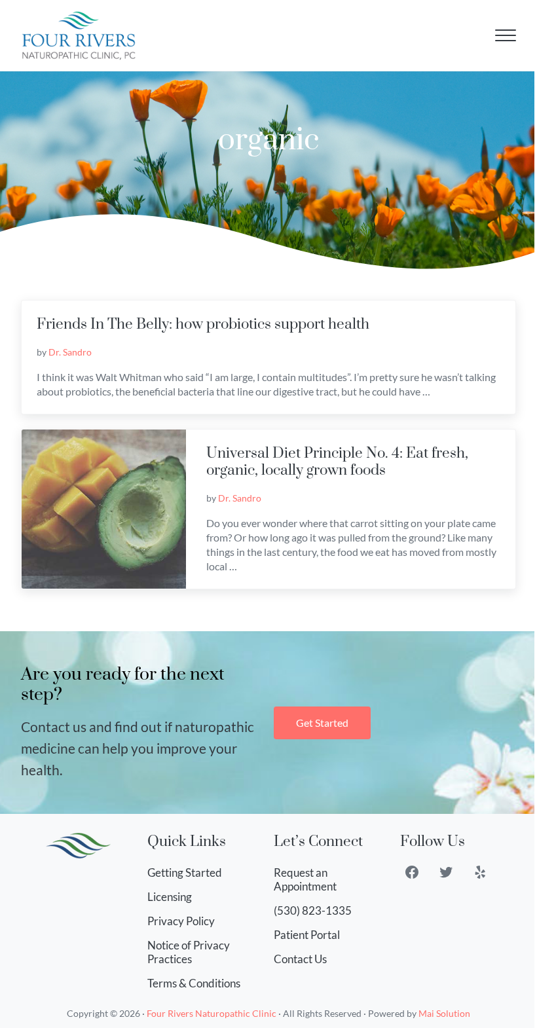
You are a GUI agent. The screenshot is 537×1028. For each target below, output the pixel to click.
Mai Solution (444, 1013)
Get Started (322, 722)
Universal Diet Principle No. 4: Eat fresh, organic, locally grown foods (337, 462)
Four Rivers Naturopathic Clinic (211, 1013)
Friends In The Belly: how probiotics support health (203, 324)
